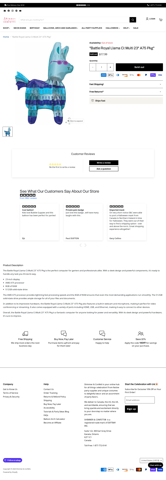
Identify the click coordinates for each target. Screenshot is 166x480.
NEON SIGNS (20, 28)
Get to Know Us (10, 389)
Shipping (48, 400)
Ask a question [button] (104, 168)
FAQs (46, 415)
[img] (84, 195)
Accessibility (49, 407)
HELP (126, 28)
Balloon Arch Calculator (54, 419)
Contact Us (49, 389)
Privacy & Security (11, 396)
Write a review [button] (104, 162)
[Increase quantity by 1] (110, 67)
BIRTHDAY (35, 28)
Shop (6, 28)
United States (150, 460)
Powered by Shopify (10, 472)
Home (6, 36)
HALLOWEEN (112, 28)
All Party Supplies (92, 28)
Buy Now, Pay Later (52, 404)
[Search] (133, 19)
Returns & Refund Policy (55, 396)
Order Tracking (50, 393)
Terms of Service (10, 393)
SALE (135, 28)
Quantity (93, 60)
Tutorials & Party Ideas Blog (56, 411)
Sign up (131, 409)
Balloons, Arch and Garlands (60, 28)
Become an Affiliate (52, 422)
